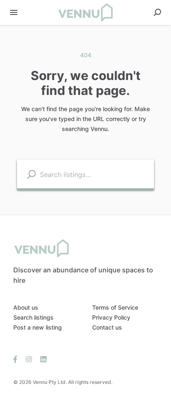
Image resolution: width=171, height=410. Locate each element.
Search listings (33, 317)
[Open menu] (13, 12)
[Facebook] (17, 359)
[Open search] (157, 12)
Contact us (107, 327)
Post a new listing (37, 327)
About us (25, 307)
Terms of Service (115, 307)
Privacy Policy (111, 317)
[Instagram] (29, 359)
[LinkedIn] (41, 359)
